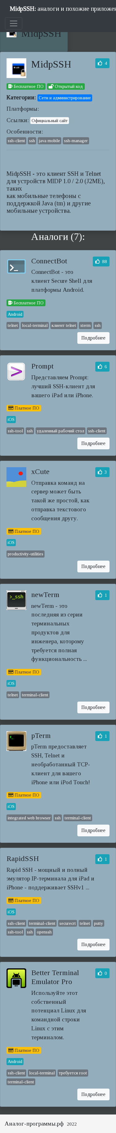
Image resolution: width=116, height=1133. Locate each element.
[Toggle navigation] (13, 23)
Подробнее (93, 337)
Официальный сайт (50, 120)
